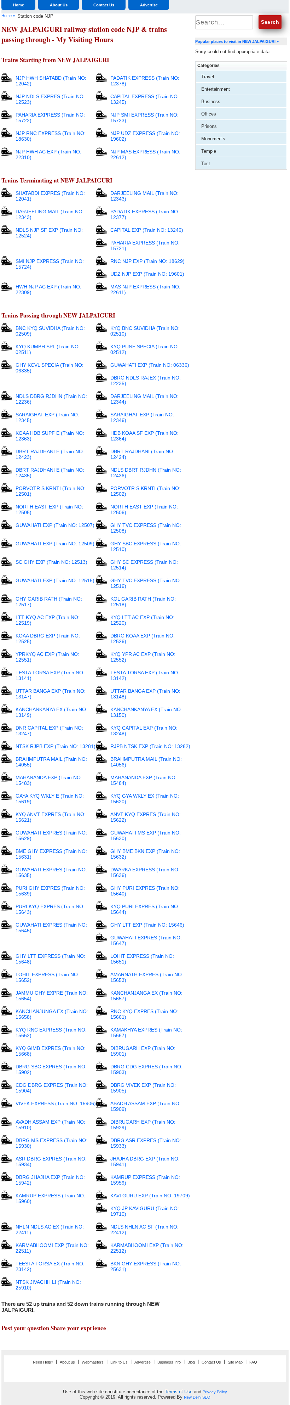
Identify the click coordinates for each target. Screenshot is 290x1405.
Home (18, 5)
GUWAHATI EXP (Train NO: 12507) (55, 525)
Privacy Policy (215, 1392)
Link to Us (119, 1362)
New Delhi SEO (197, 1397)
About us (67, 1362)
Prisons (209, 126)
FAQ (253, 1362)
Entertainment (215, 89)
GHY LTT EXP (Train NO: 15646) (147, 925)
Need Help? (43, 1362)
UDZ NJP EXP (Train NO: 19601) (147, 274)
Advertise (149, 5)
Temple (208, 151)
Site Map (235, 1362)
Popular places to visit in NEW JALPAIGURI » (237, 41)
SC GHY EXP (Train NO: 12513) (51, 562)
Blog (191, 1362)
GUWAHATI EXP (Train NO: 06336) (149, 365)
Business (210, 101)
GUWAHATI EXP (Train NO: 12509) (55, 543)
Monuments (213, 138)
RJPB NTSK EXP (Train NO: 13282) (150, 746)
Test (205, 163)
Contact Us (103, 5)
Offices (208, 114)
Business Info (169, 1362)
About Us (59, 5)
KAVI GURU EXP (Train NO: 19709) (150, 1195)
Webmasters (93, 1362)
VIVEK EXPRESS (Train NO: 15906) (56, 1103)
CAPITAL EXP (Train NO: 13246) (146, 230)
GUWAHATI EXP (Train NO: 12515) (55, 580)
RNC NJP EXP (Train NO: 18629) (147, 261)
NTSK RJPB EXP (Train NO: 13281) (55, 746)
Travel (207, 76)
